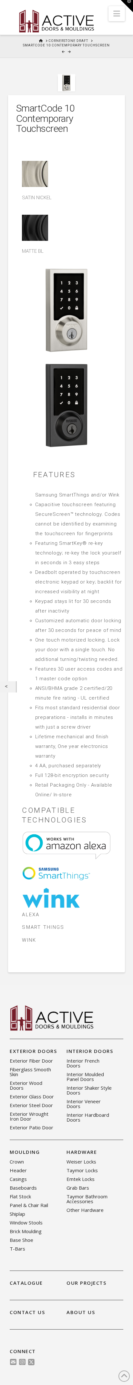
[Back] (8, 687)
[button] (116, 13)
